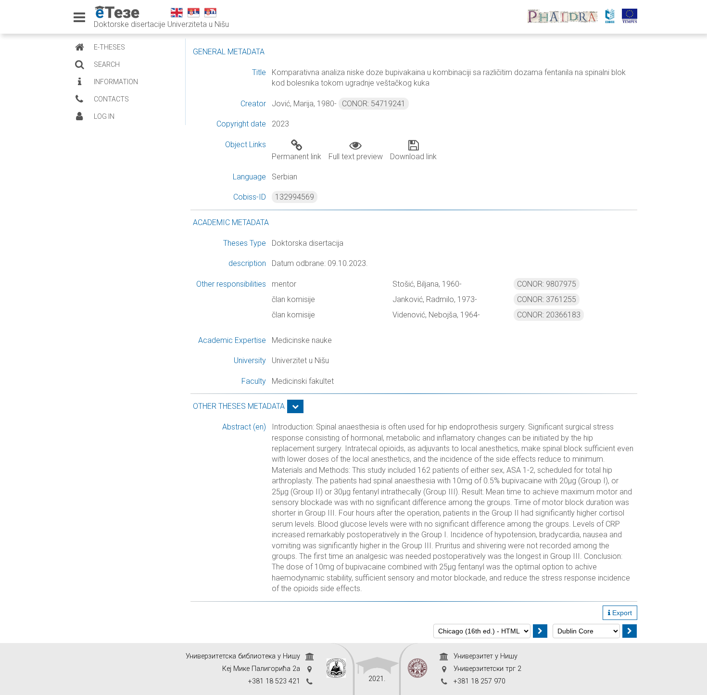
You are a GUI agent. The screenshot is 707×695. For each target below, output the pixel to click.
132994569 (294, 197)
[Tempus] (632, 17)
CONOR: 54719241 (373, 103)
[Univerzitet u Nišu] (417, 669)
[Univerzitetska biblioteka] (336, 669)
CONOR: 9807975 (546, 284)
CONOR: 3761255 (546, 299)
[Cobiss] (612, 17)
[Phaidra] (565, 17)
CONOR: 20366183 (549, 314)
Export (621, 613)
